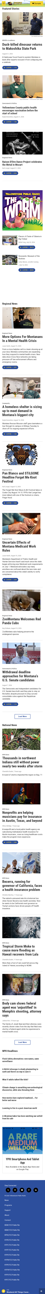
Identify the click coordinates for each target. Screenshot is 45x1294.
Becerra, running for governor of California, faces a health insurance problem (22, 886)
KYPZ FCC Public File (12, 1280)
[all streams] (42, 1291)
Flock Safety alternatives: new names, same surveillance (20, 1060)
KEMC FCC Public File (12, 1225)
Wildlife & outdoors (8, 40)
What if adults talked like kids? (15, 1079)
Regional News (7, 158)
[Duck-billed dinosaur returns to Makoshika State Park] (22, 23)
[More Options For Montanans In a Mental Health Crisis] (21, 318)
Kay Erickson (6, 628)
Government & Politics (9, 103)
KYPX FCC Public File (12, 1275)
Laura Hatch (6, 346)
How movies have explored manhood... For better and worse (20, 1099)
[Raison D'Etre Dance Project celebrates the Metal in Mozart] (22, 143)
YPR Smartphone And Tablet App (22, 1160)
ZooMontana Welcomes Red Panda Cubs (21, 621)
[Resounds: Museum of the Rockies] (9, 260)
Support (7, 1210)
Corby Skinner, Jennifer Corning (28, 262)
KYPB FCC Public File (12, 1240)
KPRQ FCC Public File (12, 1235)
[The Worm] (22, 210)
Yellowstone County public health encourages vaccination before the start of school (20, 110)
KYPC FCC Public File (12, 1245)
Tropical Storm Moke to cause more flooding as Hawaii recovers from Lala (20, 950)
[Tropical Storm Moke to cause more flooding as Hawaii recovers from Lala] (21, 927)
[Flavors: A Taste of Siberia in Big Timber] (9, 240)
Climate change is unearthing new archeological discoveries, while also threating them (22, 1088)
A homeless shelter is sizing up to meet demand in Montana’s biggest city (22, 411)
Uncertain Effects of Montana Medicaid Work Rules (19, 546)
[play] (3, 1291)
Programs (8, 1205)
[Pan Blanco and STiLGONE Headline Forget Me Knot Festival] (21, 454)
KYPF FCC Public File (12, 1250)
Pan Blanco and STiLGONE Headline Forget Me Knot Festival (20, 477)
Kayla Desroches (7, 117)
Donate (37, 3)
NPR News (5, 755)
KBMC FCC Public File (12, 1230)
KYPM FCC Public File (12, 1260)
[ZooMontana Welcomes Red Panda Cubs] (21, 600)
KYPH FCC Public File (12, 1255)
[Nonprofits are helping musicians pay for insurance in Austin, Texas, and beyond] (21, 794)
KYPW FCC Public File (12, 1270)
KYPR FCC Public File (12, 1265)
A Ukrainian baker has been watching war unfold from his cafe (22, 1117)
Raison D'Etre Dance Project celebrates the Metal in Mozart (22, 163)
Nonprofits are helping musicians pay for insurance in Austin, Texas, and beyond (22, 817)
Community (6, 403)
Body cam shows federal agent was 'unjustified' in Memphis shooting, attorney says (21, 1009)
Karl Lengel (6, 168)
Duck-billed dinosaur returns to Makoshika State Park (22, 46)
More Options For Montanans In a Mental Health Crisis (22, 339)
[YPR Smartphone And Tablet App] (22, 1140)
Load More (22, 716)
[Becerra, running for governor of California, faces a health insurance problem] (21, 863)
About (7, 1215)
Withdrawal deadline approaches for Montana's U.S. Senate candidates (20, 676)
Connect (8, 1220)
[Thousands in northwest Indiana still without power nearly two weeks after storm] (21, 739)
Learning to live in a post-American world (19, 1108)
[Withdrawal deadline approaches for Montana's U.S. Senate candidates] (21, 653)
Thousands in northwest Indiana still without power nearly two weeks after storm (22, 762)
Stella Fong (22, 242)
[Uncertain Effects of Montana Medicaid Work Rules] (21, 523)
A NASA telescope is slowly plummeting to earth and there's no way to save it (20, 1070)
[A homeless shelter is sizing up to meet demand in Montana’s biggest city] (21, 388)
